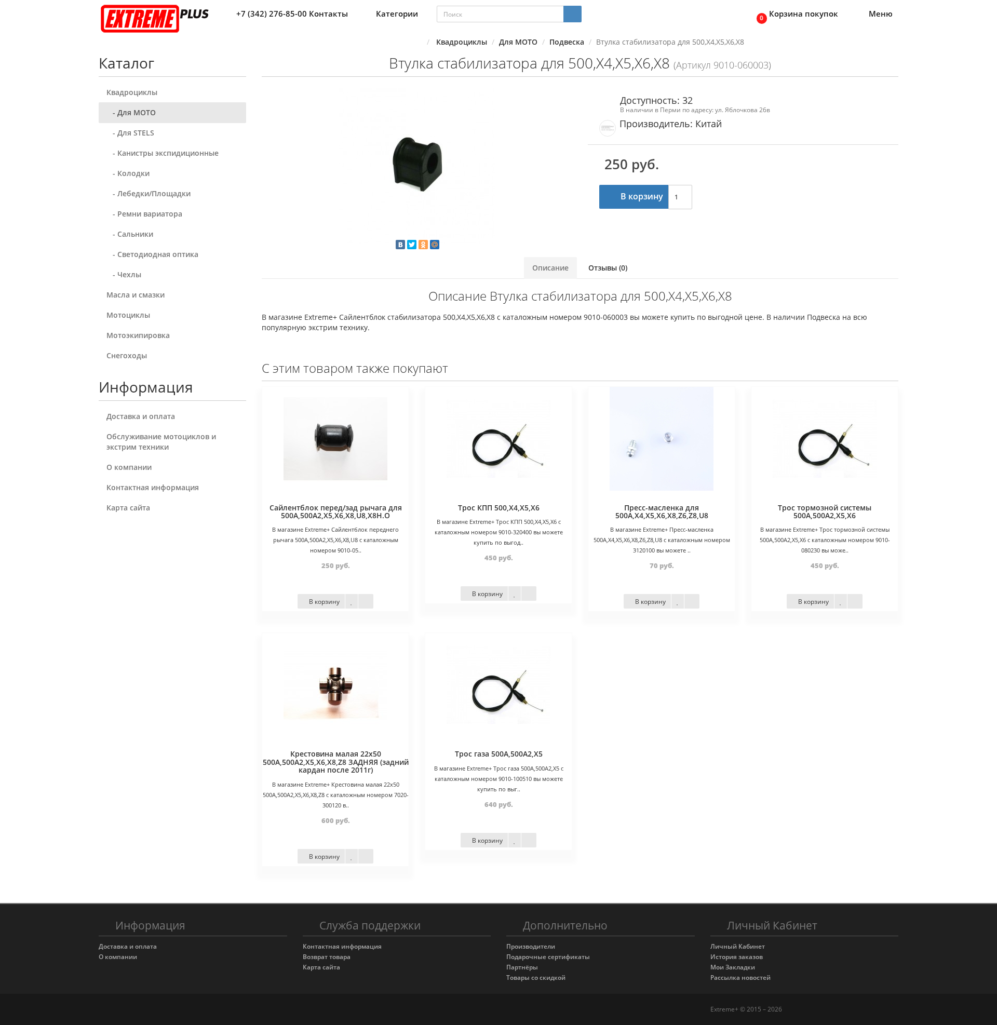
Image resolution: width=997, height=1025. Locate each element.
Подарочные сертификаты (548, 956)
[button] (794, 14)
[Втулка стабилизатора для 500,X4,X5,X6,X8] (417, 166)
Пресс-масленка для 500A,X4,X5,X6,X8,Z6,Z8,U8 (661, 511)
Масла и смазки (135, 295)
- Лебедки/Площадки (148, 193)
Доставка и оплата (140, 416)
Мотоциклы (128, 315)
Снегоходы (126, 355)
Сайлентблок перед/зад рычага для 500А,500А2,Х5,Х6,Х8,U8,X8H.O (336, 511)
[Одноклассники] (423, 244)
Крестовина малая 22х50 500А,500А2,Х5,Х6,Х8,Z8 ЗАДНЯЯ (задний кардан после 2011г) (336, 762)
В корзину (640, 196)
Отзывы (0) (607, 268)
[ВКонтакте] (400, 244)
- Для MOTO (131, 112)
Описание (550, 268)
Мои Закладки (732, 967)
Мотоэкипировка (138, 335)
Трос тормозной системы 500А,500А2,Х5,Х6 (824, 511)
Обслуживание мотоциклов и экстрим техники (161, 441)
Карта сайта (128, 507)
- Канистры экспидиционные (162, 153)
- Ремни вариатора (144, 214)
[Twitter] (411, 244)
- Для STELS (130, 133)
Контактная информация (152, 487)
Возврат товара (327, 956)
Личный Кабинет (737, 946)
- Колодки (128, 173)
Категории (397, 13)
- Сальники (129, 234)
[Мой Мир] (434, 244)
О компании (129, 467)
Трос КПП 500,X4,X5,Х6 (499, 507)
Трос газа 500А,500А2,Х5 (499, 754)
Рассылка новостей (740, 977)
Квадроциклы (131, 92)
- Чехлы (123, 274)
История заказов (736, 956)
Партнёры (522, 967)
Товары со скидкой (535, 977)
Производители (530, 946)
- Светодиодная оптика (152, 254)
